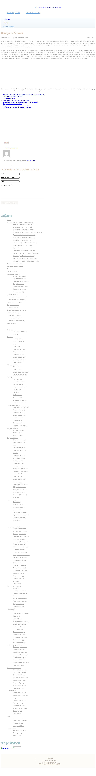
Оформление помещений (21, 515)
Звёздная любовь (18, 367)
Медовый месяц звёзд (20, 374)
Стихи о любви (11, 323)
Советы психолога (18, 362)
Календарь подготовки (20, 531)
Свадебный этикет (18, 606)
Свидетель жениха (18, 423)
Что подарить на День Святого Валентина (26, 261)
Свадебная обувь (18, 466)
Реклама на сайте (18, 341)
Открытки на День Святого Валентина (24, 250)
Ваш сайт (16, 334)
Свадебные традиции (13, 405)
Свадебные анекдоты (19, 359)
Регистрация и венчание (20, 621)
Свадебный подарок (19, 657)
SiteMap (50, 758)
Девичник (16, 581)
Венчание (16, 588)
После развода (11, 728)
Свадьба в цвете (12, 500)
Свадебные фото (49, 762)
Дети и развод (17, 733)
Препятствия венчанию (20, 593)
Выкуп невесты (17, 420)
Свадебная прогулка (19, 624)
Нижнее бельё (17, 474)
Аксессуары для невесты (20, 471)
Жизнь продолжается (19, 730)
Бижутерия (16, 497)
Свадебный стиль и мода (14, 315)
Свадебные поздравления (21, 662)
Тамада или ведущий (19, 568)
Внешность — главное (20, 440)
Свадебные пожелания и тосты (16, 310)
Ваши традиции (17, 711)
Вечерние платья (18, 463)
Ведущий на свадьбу (19, 276)
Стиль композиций (18, 507)
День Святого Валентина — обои (23, 227)
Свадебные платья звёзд (20, 372)
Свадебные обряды (19, 412)
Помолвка (16, 392)
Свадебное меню (18, 284)
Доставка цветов (18, 504)
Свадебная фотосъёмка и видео (17, 297)
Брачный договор (18, 430)
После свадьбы (11, 690)
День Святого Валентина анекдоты (23, 237)
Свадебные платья (19, 455)
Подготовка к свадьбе (19, 402)
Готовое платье (17, 481)
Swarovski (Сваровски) (20, 495)
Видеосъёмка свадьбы (20, 669)
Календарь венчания (19, 591)
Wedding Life (13, 12)
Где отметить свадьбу (19, 278)
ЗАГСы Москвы (17, 395)
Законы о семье (18, 435)
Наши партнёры (18, 338)
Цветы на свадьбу (18, 292)
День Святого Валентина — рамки (23, 229)
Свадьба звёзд (17, 369)
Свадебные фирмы (19, 349)
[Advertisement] (48, 74)
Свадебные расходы (19, 528)
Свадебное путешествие (14, 302)
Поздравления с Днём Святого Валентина (26, 253)
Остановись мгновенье (14, 668)
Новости (15, 344)
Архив (6, 23)
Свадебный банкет (18, 626)
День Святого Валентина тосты (22, 240)
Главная (7, 19)
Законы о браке (17, 432)
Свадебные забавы (19, 417)
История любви (17, 379)
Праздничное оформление (21, 555)
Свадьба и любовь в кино (14, 318)
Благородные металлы (20, 489)
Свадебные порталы (19, 352)
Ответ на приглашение (20, 647)
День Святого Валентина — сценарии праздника (28, 232)
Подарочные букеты (19, 517)
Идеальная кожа (18, 445)
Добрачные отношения (20, 387)
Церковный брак (18, 723)
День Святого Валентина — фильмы (24, 235)
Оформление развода (20, 720)
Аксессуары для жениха (20, 468)
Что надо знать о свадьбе (49, 764)
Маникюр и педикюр (19, 447)
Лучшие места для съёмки (21, 677)
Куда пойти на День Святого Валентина (25, 248)
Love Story (10, 377)
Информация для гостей (14, 645)
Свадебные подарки (13, 307)
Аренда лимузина (18, 562)
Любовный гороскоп (13, 269)
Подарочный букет (18, 660)
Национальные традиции (20, 407)
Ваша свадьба (11, 330)
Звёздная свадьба (12, 365)
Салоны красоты (18, 476)
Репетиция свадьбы (19, 539)
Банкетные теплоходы (20, 552)
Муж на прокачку (12, 271)
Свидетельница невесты (20, 425)
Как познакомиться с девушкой (22, 245)
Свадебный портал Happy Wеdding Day (33, 772)
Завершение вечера (19, 642)
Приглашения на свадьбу (20, 281)
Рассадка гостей (18, 629)
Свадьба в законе (12, 428)
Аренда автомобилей (19, 560)
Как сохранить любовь (20, 708)
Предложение (17, 389)
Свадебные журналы (19, 354)
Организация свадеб (13, 274)
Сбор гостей (16, 616)
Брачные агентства (19, 382)
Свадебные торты (18, 573)
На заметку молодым (19, 700)
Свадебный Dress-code (20, 541)
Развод (9, 716)
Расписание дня (18, 611)
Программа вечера (19, 632)
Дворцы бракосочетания (20, 400)
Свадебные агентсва (19, 289)
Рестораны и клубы (19, 549)
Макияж (15, 453)
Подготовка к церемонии (20, 613)
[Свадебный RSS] (6, 748)
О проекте (10, 337)
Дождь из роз (17, 520)
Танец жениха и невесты (20, 570)
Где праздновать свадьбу (20, 547)
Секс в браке (17, 713)
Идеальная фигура (19, 442)
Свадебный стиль (12, 438)
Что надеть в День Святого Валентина (24, 258)
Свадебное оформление (20, 286)
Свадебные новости (13, 305)
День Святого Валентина (67, 772)
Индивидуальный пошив (20, 484)
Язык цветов (16, 502)
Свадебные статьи (12, 312)
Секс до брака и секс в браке (16, 320)
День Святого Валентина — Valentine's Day (20, 222)
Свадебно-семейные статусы (16, 299)
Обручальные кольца (19, 487)
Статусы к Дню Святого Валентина (23, 256)
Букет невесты (17, 510)
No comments (91, 37)
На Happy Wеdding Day (20, 331)
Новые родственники (19, 705)
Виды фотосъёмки (18, 675)
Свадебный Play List (19, 634)
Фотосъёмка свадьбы (19, 672)
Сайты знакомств (12, 294)
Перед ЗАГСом (17, 619)
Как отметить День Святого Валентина (25, 243)
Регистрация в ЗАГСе (19, 596)
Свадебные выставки (19, 357)
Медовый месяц (18, 698)
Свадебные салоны (19, 479)
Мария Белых (19, 37)
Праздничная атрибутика (20, 557)
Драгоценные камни (19, 492)
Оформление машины (20, 512)
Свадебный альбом (19, 680)
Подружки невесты (18, 460)
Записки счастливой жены (15, 263)
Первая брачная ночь (19, 692)
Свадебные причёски (19, 450)
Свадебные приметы (19, 415)
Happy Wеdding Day (13, 609)
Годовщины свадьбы (19, 703)
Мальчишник (17, 583)
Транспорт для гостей (19, 565)
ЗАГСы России (17, 397)
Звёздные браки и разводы (15, 266)
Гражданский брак (18, 726)
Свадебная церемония (14, 586)
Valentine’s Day (33, 12)
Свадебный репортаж (19, 683)
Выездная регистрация (20, 598)
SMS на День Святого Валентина (23, 224)
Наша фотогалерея (19, 688)
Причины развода (18, 718)
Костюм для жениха (19, 458)
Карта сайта (16, 346)
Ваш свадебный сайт (19, 534)
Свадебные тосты (18, 665)
